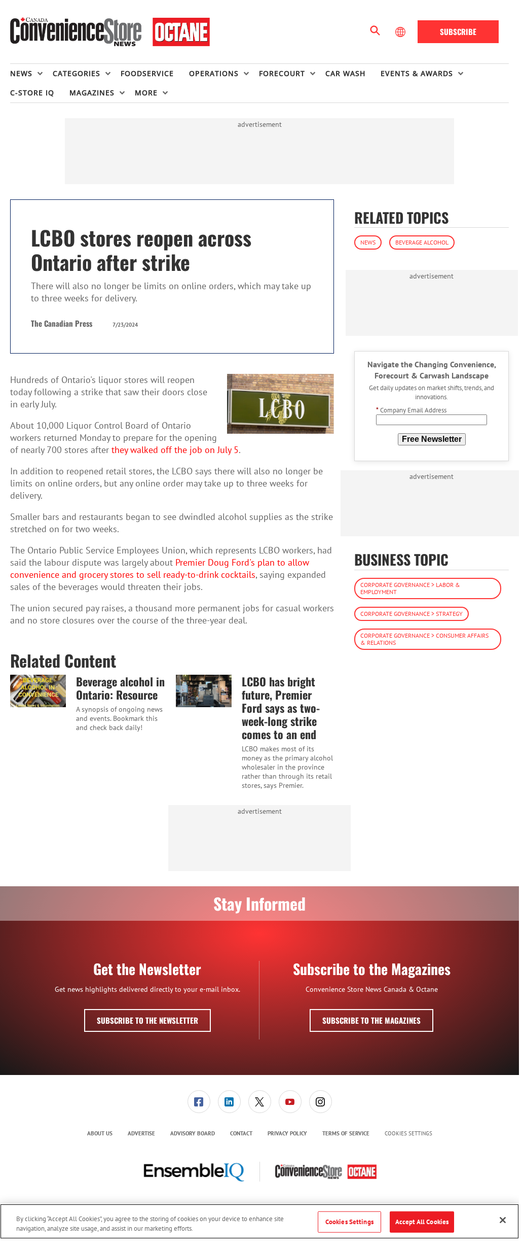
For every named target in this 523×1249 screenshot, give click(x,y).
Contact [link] (241, 1133)
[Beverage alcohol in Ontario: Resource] (38, 691)
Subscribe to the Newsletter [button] (147, 1020)
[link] (199, 1101)
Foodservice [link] (147, 73)
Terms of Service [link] (345, 1133)
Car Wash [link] (345, 73)
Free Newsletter (432, 439)
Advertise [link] (141, 1133)
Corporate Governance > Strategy (411, 613)
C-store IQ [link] (32, 92)
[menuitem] (31, 73)
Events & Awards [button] (417, 73)
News (368, 242)
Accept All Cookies (422, 1222)
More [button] (146, 92)
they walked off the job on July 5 (175, 450)
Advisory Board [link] (192, 1133)
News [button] (21, 73)
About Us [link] (100, 1133)
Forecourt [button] (282, 73)
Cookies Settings (408, 1133)
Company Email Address (411, 410)
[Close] (503, 1220)
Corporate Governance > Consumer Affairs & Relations (424, 639)
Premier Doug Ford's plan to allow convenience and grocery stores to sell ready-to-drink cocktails (159, 568)
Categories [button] (76, 73)
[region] (259, 1221)
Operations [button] (214, 73)
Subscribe (458, 31)
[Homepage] (110, 32)
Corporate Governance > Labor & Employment (410, 588)
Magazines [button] (92, 92)
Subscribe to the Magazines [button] (371, 1020)
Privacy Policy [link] (287, 1133)
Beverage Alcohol (422, 242)
